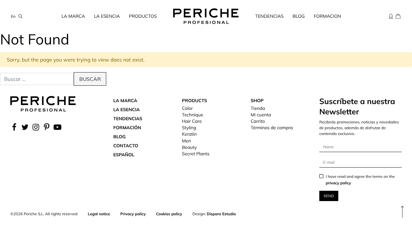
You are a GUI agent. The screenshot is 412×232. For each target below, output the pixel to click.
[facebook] (15, 127)
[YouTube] (57, 127)
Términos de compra (272, 127)
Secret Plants (195, 154)
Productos (143, 16)
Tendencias (269, 16)
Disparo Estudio (221, 213)
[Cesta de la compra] (398, 16)
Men (186, 141)
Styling (189, 127)
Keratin (189, 134)
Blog (299, 16)
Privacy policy (133, 213)
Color (187, 108)
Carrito (258, 121)
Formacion (327, 16)
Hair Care (192, 121)
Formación (127, 127)
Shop (257, 100)
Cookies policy (169, 213)
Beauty (189, 147)
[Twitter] (25, 127)
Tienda (258, 108)
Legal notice (99, 213)
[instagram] (35, 127)
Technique (192, 115)
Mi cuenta (261, 115)
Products (194, 100)
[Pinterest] (46, 127)
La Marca (73, 16)
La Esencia (107, 16)
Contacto (125, 146)
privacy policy (338, 182)
